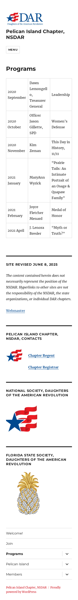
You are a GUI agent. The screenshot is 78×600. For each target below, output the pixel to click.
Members (14, 574)
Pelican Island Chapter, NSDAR (26, 587)
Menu (12, 49)
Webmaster (15, 311)
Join (9, 544)
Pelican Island (17, 564)
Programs (14, 554)
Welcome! (14, 533)
